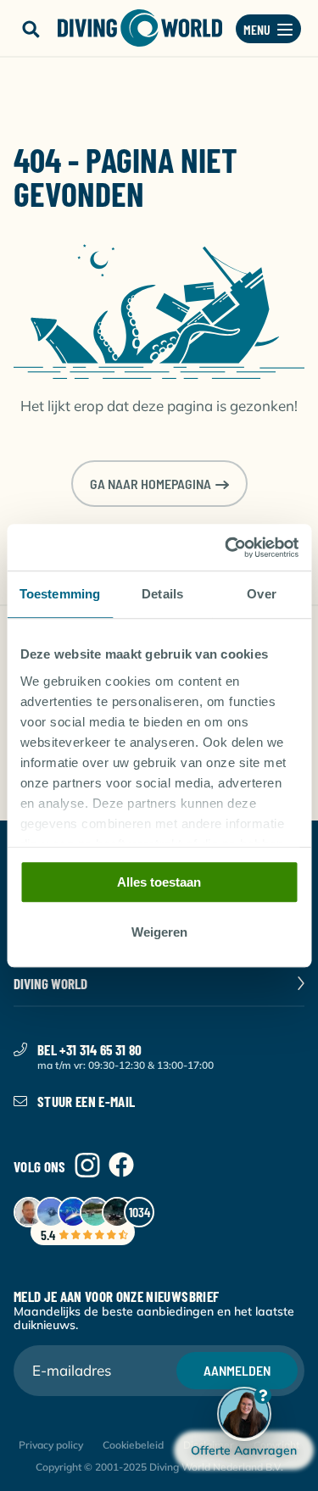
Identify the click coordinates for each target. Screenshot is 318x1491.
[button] (30, 29)
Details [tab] (162, 594)
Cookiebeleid (133, 1444)
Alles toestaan (159, 882)
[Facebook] (121, 1166)
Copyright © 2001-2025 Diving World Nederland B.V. (159, 1466)
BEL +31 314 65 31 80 (89, 1049)
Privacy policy (51, 1444)
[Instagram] (87, 1166)
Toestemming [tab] (60, 594)
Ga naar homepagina (150, 484)
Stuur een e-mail (86, 1101)
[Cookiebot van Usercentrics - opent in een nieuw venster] (226, 548)
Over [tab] (261, 594)
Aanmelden (237, 1370)
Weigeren (159, 932)
